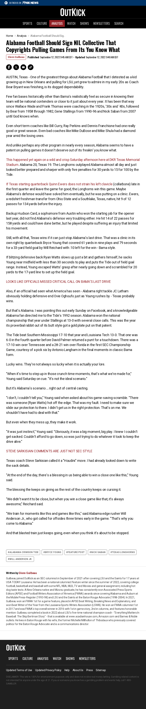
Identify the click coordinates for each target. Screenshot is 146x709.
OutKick (73, 12)
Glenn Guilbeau (16, 57)
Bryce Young (53, 552)
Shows (84, 23)
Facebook (9, 67)
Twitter (16, 67)
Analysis (57, 23)
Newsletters (101, 23)
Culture (42, 23)
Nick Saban (98, 552)
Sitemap (101, 670)
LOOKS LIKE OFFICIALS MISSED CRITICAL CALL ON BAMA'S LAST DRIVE (58, 282)
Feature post (76, 552)
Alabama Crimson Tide (23, 552)
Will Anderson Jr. (20, 559)
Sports (27, 23)
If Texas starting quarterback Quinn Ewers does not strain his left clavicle (59, 184)
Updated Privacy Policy (48, 670)
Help (67, 670)
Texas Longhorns (123, 552)
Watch (71, 23)
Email (23, 67)
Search (118, 23)
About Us (78, 670)
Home (9, 35)
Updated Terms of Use (19, 670)
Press (89, 670)
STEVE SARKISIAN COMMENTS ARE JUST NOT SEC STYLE (49, 451)
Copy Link (30, 67)
